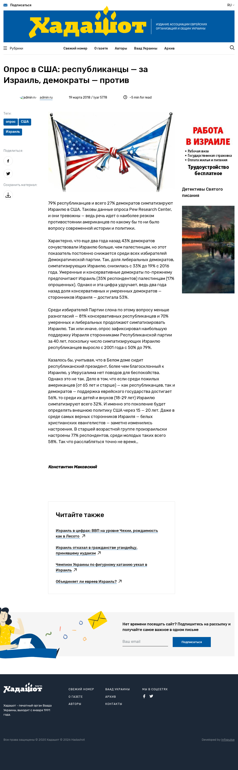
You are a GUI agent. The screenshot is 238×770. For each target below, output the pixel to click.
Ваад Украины (145, 48)
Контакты (113, 704)
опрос (11, 122)
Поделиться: (13, 151)
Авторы (121, 48)
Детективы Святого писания (202, 192)
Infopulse (228, 739)
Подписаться (20, 5)
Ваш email (131, 641)
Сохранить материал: (20, 185)
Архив (169, 48)
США (25, 122)
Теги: (7, 114)
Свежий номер (75, 48)
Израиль (13, 132)
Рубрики (16, 48)
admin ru (46, 98)
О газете (101, 48)
